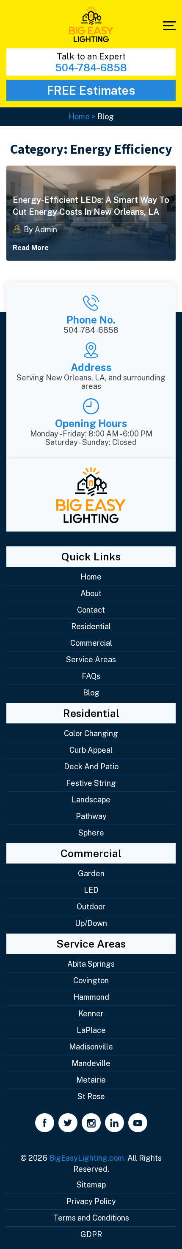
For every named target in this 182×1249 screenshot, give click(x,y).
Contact (91, 609)
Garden (91, 873)
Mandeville (91, 1063)
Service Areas (91, 659)
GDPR (91, 1234)
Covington (91, 980)
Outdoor (91, 906)
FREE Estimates (91, 90)
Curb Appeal (91, 749)
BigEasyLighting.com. (87, 1157)
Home (91, 576)
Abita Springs (91, 963)
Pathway (91, 816)
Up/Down (91, 923)
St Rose (91, 1096)
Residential (91, 626)
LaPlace (91, 1030)
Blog (91, 692)
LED (91, 890)
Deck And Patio (91, 766)
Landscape (91, 799)
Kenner (91, 1013)
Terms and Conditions (91, 1217)
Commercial (91, 643)
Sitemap (91, 1184)
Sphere (91, 832)
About (91, 593)
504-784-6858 (91, 67)
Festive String (91, 783)
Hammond (91, 997)
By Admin (39, 229)
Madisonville (91, 1046)
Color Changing (91, 733)
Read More (31, 248)
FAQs (91, 676)
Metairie (91, 1079)
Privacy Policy (91, 1201)
